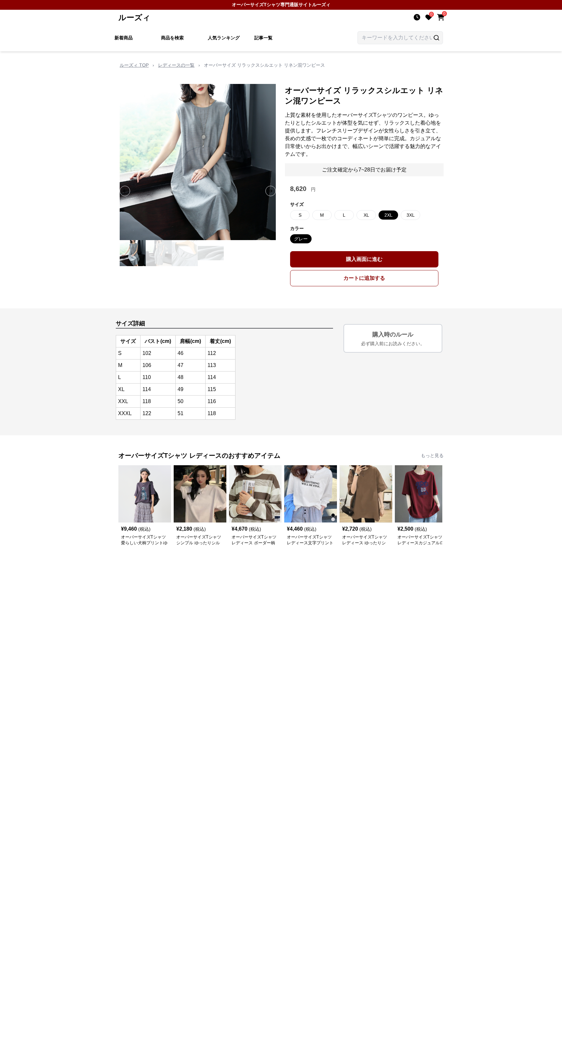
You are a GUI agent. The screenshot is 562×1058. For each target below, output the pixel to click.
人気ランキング (224, 37)
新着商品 (123, 37)
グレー (301, 238)
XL (366, 215)
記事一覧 (263, 37)
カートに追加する (364, 278)
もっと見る (432, 455)
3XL (411, 215)
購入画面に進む (364, 259)
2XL (388, 215)
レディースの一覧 (176, 65)
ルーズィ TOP (134, 65)
